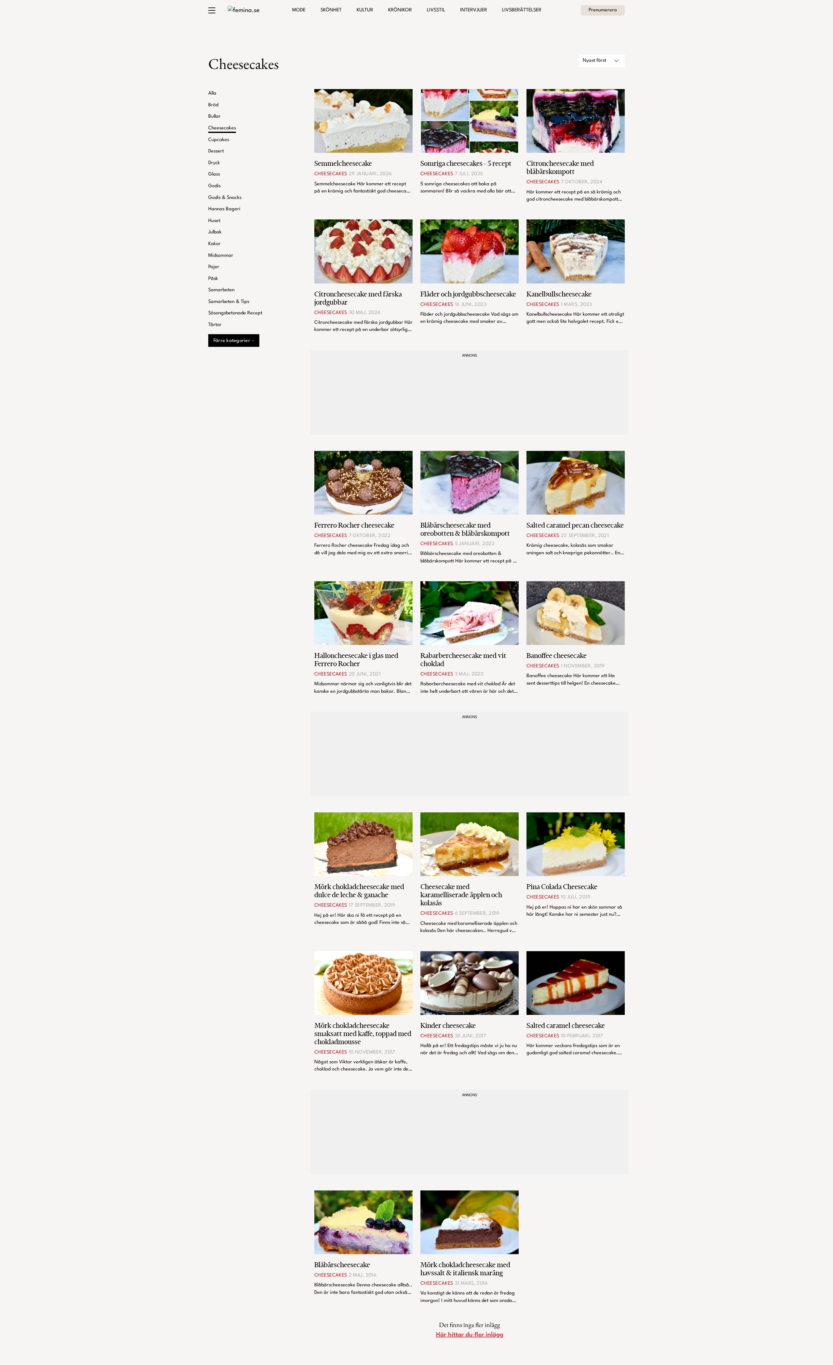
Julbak (215, 232)
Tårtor (215, 324)
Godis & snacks (224, 197)
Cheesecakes (222, 128)
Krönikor (400, 10)
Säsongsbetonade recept (235, 313)
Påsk (213, 278)
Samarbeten (221, 290)
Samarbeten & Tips (228, 301)
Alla (212, 93)
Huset (214, 220)
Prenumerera (603, 10)
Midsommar (220, 255)
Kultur (365, 10)
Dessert (216, 151)
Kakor (214, 244)
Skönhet (331, 10)
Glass (214, 174)
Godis (214, 186)
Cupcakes (218, 140)
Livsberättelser (521, 10)
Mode (299, 10)
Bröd (213, 105)
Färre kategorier (231, 340)
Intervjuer (473, 10)
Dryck (214, 163)
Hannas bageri (224, 209)
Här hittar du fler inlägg (469, 1335)
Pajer (213, 267)
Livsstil (436, 10)
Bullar (214, 116)
